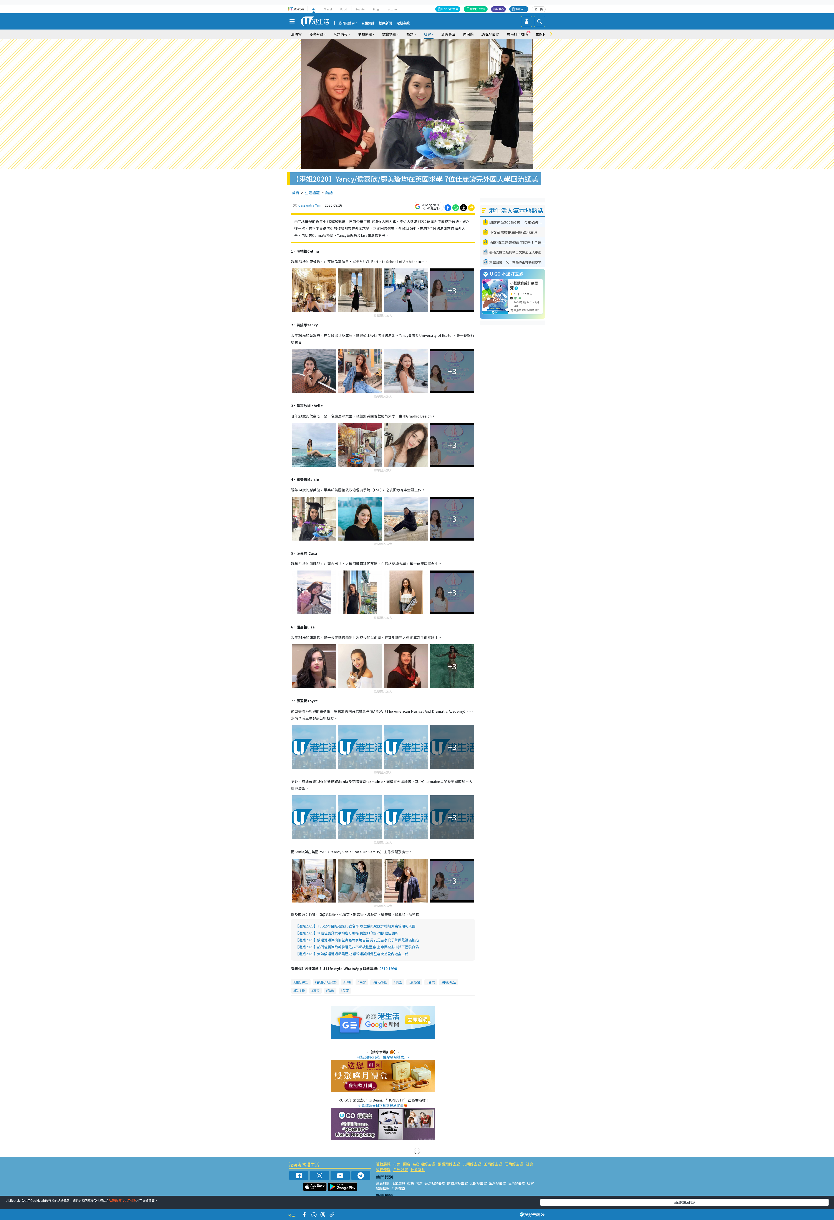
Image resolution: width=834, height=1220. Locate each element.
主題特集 (542, 34)
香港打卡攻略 (517, 34)
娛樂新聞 (385, 23)
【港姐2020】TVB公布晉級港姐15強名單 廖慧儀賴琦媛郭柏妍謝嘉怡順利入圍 (355, 926)
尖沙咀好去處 (424, 1164)
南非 (362, 982)
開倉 (406, 1164)
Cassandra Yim (309, 205)
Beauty (360, 9)
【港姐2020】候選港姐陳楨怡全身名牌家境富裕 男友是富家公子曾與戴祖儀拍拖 (357, 939)
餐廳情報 (383, 1169)
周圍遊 (468, 34)
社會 (529, 1164)
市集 (396, 1164)
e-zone (392, 9)
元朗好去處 (472, 1164)
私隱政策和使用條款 (122, 1200)
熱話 (329, 192)
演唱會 (296, 34)
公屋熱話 (367, 23)
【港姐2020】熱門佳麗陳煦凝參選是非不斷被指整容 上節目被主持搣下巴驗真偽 (357, 946)
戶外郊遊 (400, 1169)
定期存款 (403, 23)
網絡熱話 (449, 982)
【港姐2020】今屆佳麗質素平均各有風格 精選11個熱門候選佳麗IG (346, 933)
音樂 (431, 982)
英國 (346, 990)
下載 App (520, 9)
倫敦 (331, 990)
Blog (376, 9)
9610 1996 (388, 968)
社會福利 (417, 1169)
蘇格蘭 (415, 982)
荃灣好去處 (493, 1164)
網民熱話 (383, 1183)
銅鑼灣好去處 (449, 1164)
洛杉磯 (300, 990)
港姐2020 (301, 982)
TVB (348, 982)
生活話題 (312, 192)
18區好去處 (490, 34)
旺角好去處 (514, 1164)
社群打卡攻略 (477, 9)
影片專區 (448, 34)
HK (314, 9)
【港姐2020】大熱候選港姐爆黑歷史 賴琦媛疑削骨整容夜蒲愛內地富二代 (351, 953)
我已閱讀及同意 (684, 1202)
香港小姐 (380, 982)
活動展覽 (383, 1164)
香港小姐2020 (327, 982)
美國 (398, 982)
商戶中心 (498, 9)
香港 (316, 990)
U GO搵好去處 (449, 9)
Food (343, 9)
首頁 (295, 192)
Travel (328, 9)
